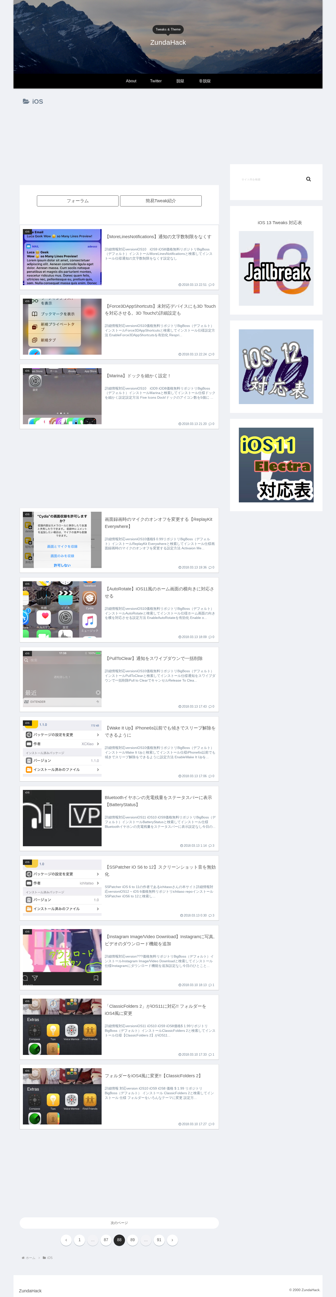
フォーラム (78, 200)
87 (106, 1240)
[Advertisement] (119, 150)
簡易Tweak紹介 (161, 200)
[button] (308, 179)
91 (159, 1240)
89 (132, 1240)
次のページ (119, 1223)
